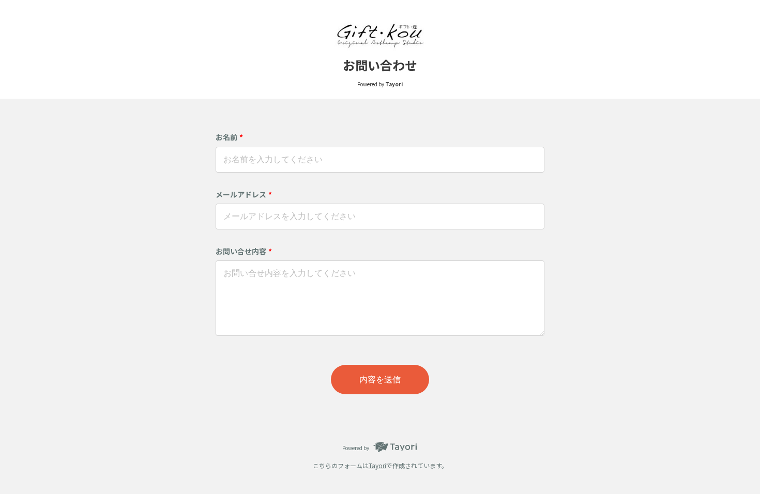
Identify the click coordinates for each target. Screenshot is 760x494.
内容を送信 (380, 379)
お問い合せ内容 (244, 251)
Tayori (377, 465)
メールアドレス (244, 194)
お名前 (229, 137)
